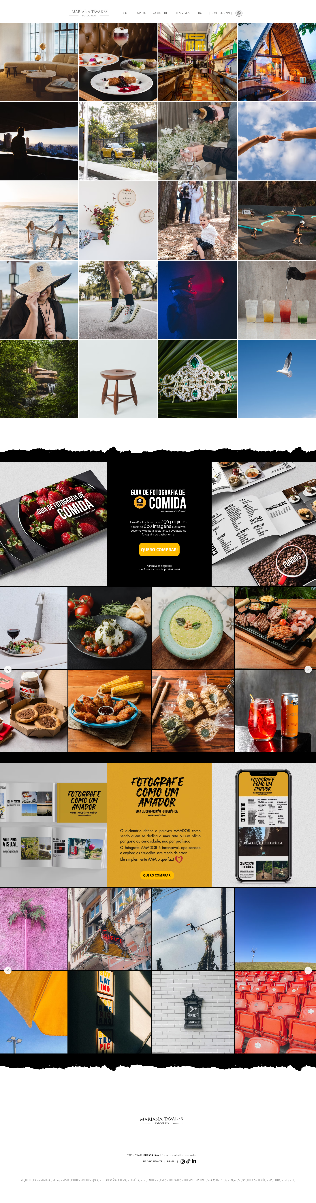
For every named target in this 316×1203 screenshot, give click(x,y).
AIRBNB (42, 1180)
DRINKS (87, 1180)
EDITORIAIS (175, 1180)
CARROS (122, 1180)
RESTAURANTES (72, 1180)
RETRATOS (203, 1180)
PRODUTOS (275, 1180)
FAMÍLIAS (135, 1180)
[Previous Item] (8, 669)
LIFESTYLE (190, 1180)
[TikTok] (188, 1161)
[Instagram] (182, 1161)
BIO (293, 1180)
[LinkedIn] (194, 1161)
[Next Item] (308, 669)
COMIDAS (55, 1180)
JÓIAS (96, 1180)
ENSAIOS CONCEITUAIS (243, 1180)
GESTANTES (149, 1180)
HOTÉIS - (263, 1180)
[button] (199, 12)
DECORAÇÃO (109, 1180)
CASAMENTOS (219, 1180)
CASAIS (163, 1180)
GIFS (287, 1180)
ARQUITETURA (28, 1180)
